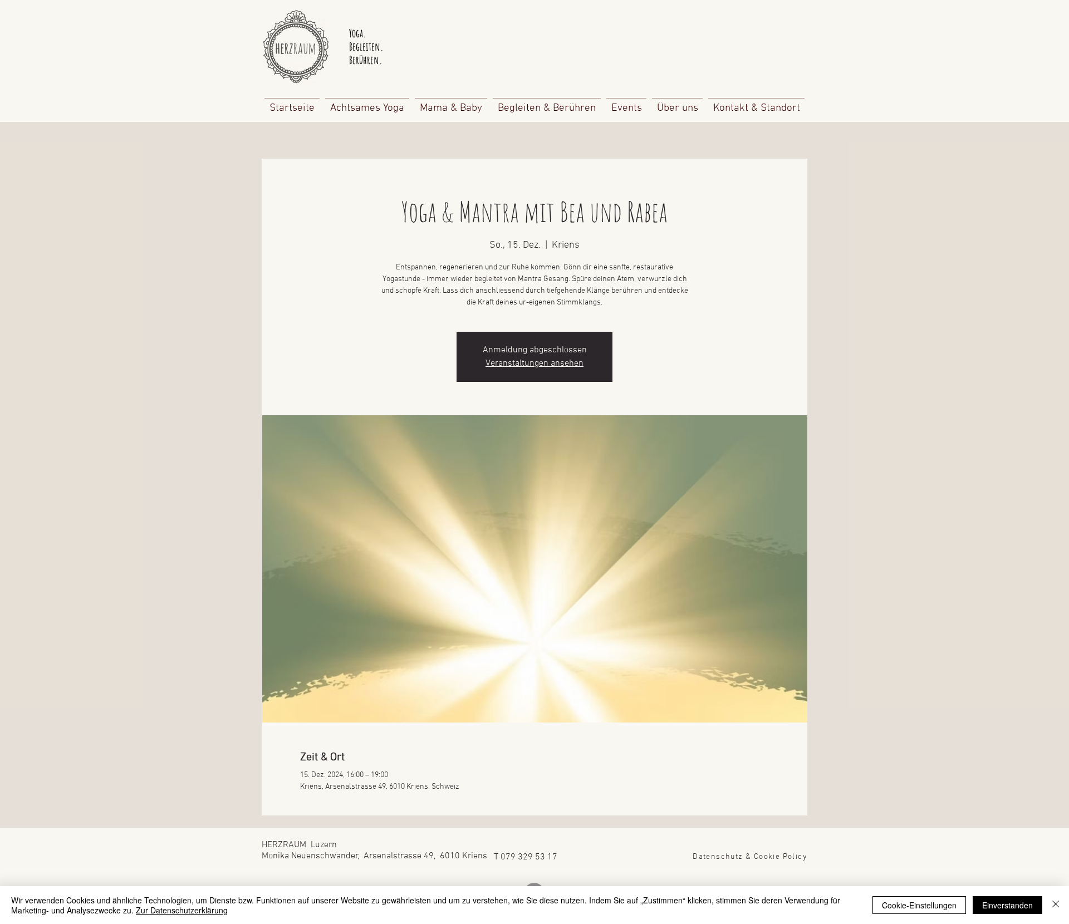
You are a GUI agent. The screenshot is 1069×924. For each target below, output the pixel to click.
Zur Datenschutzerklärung (182, 910)
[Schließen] (1055, 905)
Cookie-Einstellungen (919, 905)
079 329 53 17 (529, 857)
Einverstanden (1007, 905)
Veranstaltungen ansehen (534, 363)
